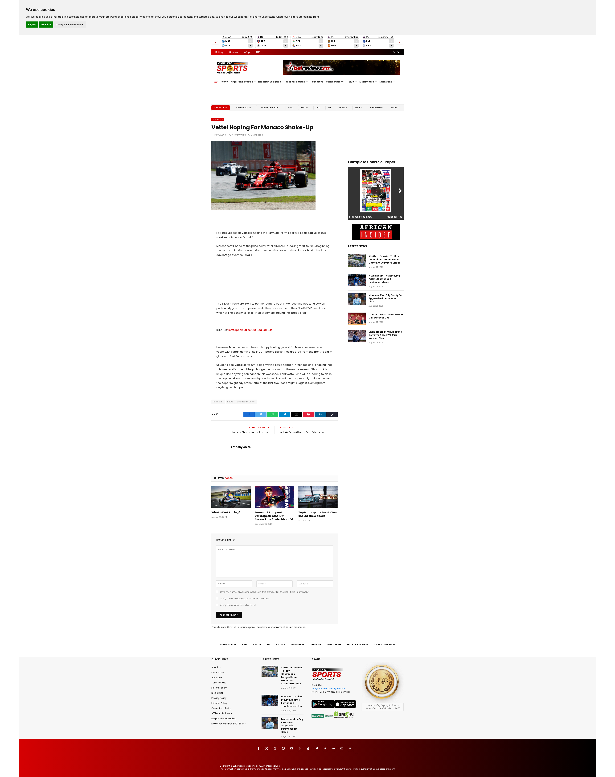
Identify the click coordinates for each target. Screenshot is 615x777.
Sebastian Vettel (246, 401)
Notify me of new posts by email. (238, 605)
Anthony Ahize (241, 447)
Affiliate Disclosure (221, 713)
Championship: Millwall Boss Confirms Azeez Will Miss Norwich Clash (385, 335)
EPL (329, 107)
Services (233, 52)
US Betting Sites (384, 644)
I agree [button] (32, 24)
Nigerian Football (242, 81)
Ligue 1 (394, 107)
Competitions (335, 81)
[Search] (398, 52)
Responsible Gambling (223, 718)
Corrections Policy (221, 708)
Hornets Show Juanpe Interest (250, 432)
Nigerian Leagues (269, 81)
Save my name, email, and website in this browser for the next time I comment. (264, 592)
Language (385, 81)
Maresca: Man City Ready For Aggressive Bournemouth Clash (386, 298)
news (230, 401)
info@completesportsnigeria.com (328, 688)
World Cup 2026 (269, 107)
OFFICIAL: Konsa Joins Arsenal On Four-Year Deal (386, 316)
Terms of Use (218, 682)
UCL (318, 107)
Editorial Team (219, 687)
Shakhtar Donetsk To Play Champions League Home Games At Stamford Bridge (384, 259)
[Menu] (216, 81)
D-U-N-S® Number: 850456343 (228, 723)
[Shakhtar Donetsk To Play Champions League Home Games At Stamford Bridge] (357, 260)
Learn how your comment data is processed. (281, 627)
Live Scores (220, 107)
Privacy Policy (218, 698)
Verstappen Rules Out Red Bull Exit (249, 330)
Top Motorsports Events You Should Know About (317, 514)
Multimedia (366, 81)
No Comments (239, 134)
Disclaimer (217, 692)
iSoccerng (334, 644)
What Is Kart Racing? (225, 512)
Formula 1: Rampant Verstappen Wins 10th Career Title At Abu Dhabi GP (274, 516)
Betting (219, 52)
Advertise (216, 677)
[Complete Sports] (232, 68)
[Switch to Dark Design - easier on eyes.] (393, 52)
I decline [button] (46, 24)
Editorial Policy (219, 703)
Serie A (358, 107)
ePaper (248, 52)
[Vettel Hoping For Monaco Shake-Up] (263, 209)
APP (258, 52)
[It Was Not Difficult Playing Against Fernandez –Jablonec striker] (357, 280)
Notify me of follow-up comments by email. (244, 598)
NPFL (290, 107)
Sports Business (358, 644)
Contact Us (217, 672)
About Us (216, 667)
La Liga (343, 107)
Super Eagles (243, 107)
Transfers (316, 81)
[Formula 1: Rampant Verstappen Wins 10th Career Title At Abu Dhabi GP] (274, 497)
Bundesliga (376, 107)
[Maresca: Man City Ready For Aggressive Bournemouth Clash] (357, 299)
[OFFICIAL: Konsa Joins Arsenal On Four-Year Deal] (357, 319)
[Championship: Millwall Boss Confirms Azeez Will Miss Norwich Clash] (357, 336)
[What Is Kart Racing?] (231, 497)
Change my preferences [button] (70, 24)
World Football (295, 81)
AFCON (304, 107)
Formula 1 (218, 119)
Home (224, 81)
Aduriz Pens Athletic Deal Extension (302, 432)
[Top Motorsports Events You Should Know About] (318, 497)
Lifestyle (315, 644)
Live (351, 81)
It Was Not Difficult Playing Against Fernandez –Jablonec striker (384, 279)
